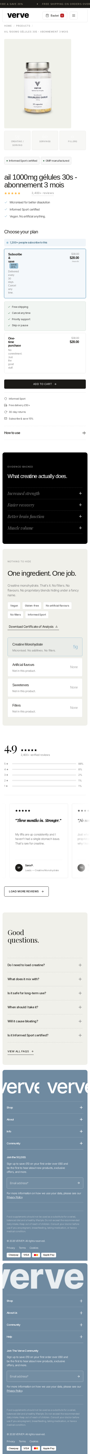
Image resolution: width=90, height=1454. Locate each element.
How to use (12, 433)
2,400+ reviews (43, 193)
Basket (57, 15)
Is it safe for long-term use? (27, 993)
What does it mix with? (23, 979)
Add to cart (42, 384)
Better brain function (26, 516)
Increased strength (24, 493)
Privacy (11, 1247)
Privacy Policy (14, 1197)
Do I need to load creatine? (26, 965)
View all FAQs (18, 1051)
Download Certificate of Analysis (31, 627)
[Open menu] (74, 15)
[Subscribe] (78, 1183)
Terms (22, 1247)
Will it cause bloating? (23, 1021)
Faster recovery (21, 505)
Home (8, 25)
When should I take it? (23, 1007)
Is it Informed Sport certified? (28, 1035)
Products (23, 25)
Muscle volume (20, 528)
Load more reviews (24, 891)
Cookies (34, 1247)
